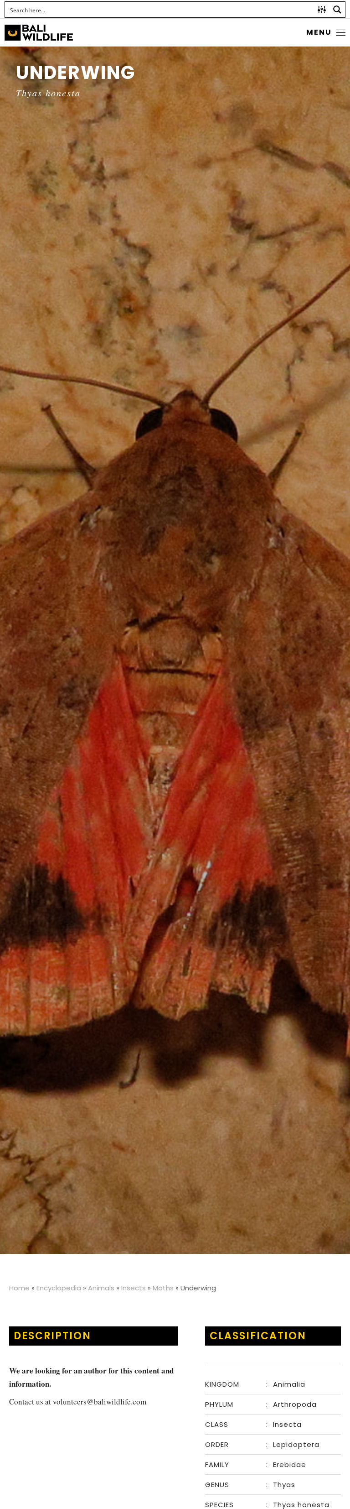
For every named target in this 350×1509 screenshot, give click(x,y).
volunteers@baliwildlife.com (99, 1401)
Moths (163, 1288)
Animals (101, 1288)
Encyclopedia (58, 1288)
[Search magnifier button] (337, 9)
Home (19, 1288)
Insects (133, 1288)
